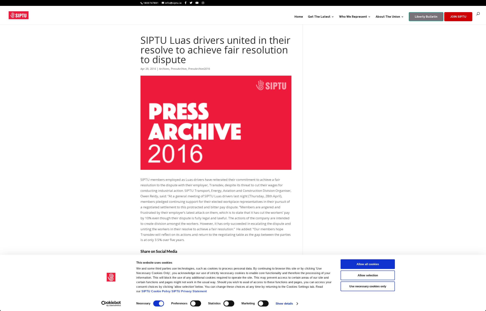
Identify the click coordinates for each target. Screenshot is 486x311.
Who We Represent (353, 16)
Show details (284, 303)
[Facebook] (186, 3)
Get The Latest (319, 16)
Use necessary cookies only (367, 286)
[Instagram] (203, 3)
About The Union (388, 16)
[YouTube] (197, 3)
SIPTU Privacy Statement (189, 291)
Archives (164, 69)
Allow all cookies (368, 264)
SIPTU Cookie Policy (156, 291)
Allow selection (368, 275)
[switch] (195, 303)
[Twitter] (191, 3)
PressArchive (179, 69)
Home (298, 16)
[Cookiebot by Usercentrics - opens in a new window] (111, 303)
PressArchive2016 (199, 69)
